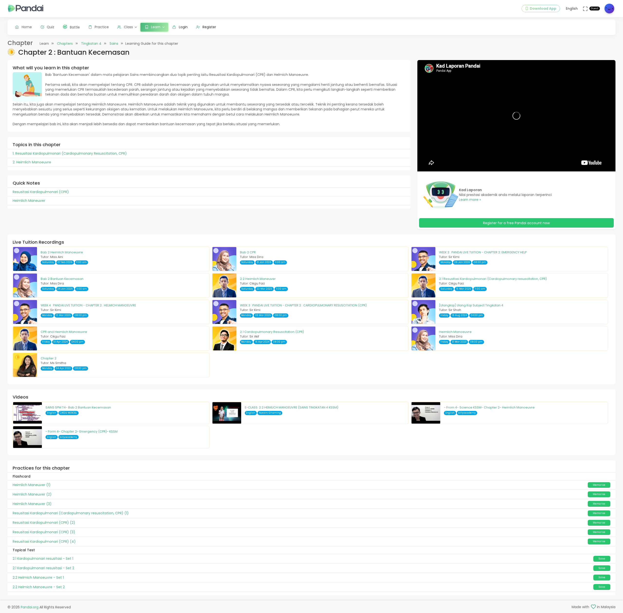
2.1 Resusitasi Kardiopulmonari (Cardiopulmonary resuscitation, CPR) (493, 279)
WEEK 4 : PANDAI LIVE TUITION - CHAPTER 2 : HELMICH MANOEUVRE (88, 305)
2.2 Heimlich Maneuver (258, 279)
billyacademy (467, 412)
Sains (114, 43)
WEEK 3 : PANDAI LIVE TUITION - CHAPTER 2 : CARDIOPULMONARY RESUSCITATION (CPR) (303, 305)
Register (209, 27)
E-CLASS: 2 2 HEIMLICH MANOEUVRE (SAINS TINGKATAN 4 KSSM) (291, 407)
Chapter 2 (48, 358)
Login (183, 27)
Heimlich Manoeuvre (455, 332)
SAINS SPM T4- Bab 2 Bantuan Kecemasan (78, 407)
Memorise (599, 485)
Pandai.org (29, 607)
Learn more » (470, 199)
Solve (601, 558)
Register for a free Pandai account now (516, 223)
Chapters (65, 43)
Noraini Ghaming (270, 412)
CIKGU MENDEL (68, 412)
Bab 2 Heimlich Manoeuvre (62, 252)
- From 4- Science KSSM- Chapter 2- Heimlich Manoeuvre (489, 407)
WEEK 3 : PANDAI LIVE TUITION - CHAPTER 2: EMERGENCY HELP (483, 252)
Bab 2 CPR (248, 252)
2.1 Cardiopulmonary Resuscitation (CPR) (272, 332)
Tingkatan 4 (91, 43)
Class (128, 27)
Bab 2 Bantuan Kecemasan (62, 279)
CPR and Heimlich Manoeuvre (64, 332)
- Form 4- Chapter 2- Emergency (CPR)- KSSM (82, 431)
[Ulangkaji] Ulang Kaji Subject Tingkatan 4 (471, 305)
